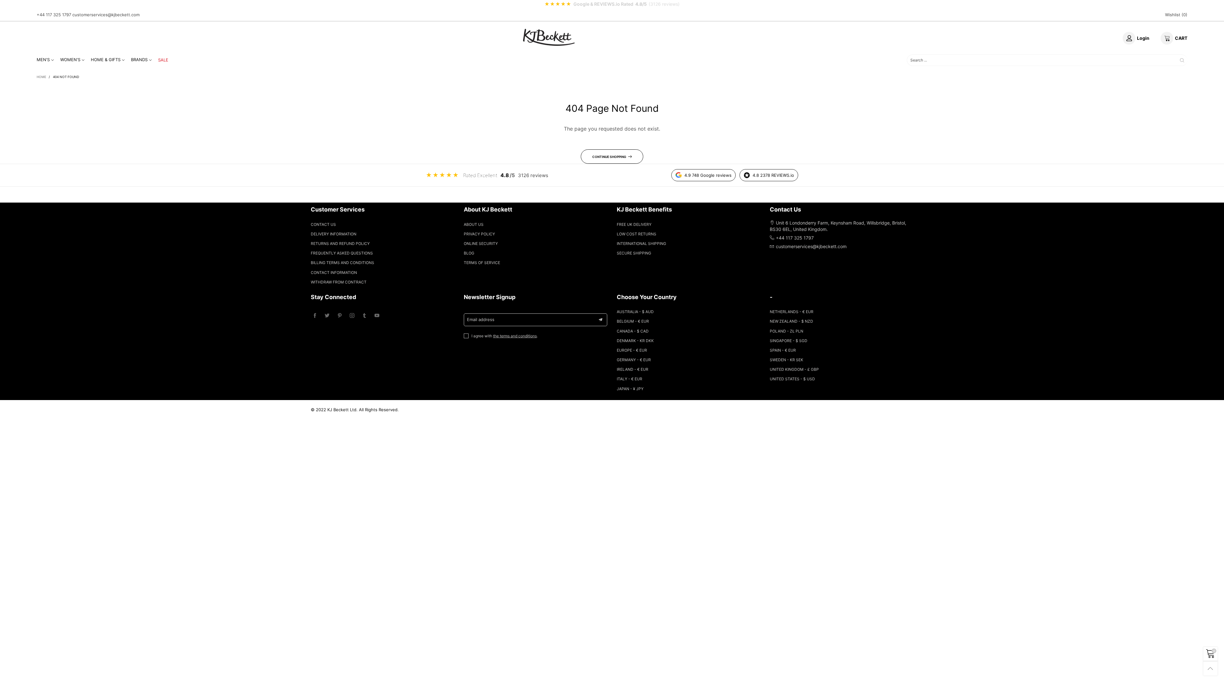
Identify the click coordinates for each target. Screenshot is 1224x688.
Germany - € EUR (634, 359)
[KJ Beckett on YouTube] (377, 316)
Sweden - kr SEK (786, 359)
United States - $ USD (792, 378)
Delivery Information (333, 234)
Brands (139, 59)
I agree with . (504, 335)
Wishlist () (1176, 14)
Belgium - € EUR (633, 321)
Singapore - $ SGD (788, 340)
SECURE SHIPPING (634, 253)
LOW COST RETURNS (636, 234)
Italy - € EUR (629, 378)
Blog (469, 253)
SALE (163, 59)
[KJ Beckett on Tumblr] (364, 316)
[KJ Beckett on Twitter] (327, 316)
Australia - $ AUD (635, 311)
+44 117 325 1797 (54, 14)
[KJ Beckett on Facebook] (315, 316)
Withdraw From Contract (339, 282)
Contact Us (323, 224)
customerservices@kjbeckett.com (106, 14)
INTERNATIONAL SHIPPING (641, 243)
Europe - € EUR (632, 350)
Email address (480, 319)
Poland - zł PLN (786, 331)
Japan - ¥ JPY (630, 388)
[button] (600, 319)
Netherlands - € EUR (791, 311)
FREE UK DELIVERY (634, 224)
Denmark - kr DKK (635, 340)
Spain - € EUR (783, 350)
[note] (612, 4)
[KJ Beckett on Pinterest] (340, 316)
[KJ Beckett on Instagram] (352, 316)
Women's (70, 59)
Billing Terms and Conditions (342, 262)
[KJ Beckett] (549, 37)
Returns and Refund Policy (340, 243)
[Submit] (1182, 60)
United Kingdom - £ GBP (794, 369)
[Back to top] (1210, 668)
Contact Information (334, 272)
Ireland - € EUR (632, 369)
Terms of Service (482, 262)
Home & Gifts (105, 59)
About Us (474, 224)
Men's (43, 59)
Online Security (481, 243)
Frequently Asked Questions (342, 253)
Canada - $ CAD (633, 331)
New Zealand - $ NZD (791, 321)
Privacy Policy (479, 234)
